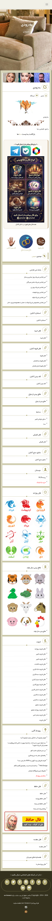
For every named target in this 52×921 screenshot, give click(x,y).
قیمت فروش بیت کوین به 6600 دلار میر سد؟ (31, 760)
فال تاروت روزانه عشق (38, 710)
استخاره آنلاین (41, 320)
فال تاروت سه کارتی (39, 674)
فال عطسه (42, 846)
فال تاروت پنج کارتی (39, 684)
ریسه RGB (42, 477)
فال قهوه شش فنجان (39, 365)
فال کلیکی (42, 441)
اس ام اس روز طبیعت (39, 292)
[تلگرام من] (38, 882)
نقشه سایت (17, 903)
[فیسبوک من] (32, 882)
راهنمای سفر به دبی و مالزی (37, 755)
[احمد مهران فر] (42, 78)
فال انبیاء (43, 338)
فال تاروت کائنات (40, 664)
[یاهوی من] (44, 882)
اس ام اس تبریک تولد (39, 297)
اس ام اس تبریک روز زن (38, 287)
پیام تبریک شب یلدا (39, 808)
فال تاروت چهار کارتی (39, 679)
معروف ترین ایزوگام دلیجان (37, 770)
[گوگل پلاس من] (7, 882)
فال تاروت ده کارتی (39, 699)
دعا (20, 134)
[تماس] (19, 882)
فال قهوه (43, 355)
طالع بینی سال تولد (40, 631)
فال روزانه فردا (41, 864)
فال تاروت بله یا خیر (39, 715)
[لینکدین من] (22, 888)
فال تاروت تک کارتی (39, 669)
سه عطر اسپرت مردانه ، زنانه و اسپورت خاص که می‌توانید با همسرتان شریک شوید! (27, 744)
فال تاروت (42, 720)
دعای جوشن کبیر (40, 419)
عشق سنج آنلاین (40, 459)
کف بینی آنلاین (41, 383)
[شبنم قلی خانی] (11, 78)
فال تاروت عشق (40, 704)
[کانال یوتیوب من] (29, 888)
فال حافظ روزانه (41, 798)
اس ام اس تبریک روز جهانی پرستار (35, 277)
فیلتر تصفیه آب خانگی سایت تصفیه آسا (33, 737)
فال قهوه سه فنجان (39, 360)
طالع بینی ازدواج (40, 401)
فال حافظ (43, 793)
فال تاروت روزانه (40, 649)
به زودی (26, 24)
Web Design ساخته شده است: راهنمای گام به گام (30, 765)
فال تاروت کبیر (41, 654)
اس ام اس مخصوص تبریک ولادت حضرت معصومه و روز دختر (26, 302)
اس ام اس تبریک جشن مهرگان (36, 282)
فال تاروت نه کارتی (39, 694)
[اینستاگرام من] (26, 882)
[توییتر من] (13, 882)
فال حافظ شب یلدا (40, 803)
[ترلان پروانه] (26, 78)
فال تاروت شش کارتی (39, 689)
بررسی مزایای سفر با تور (38, 750)
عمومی (34, 256)
